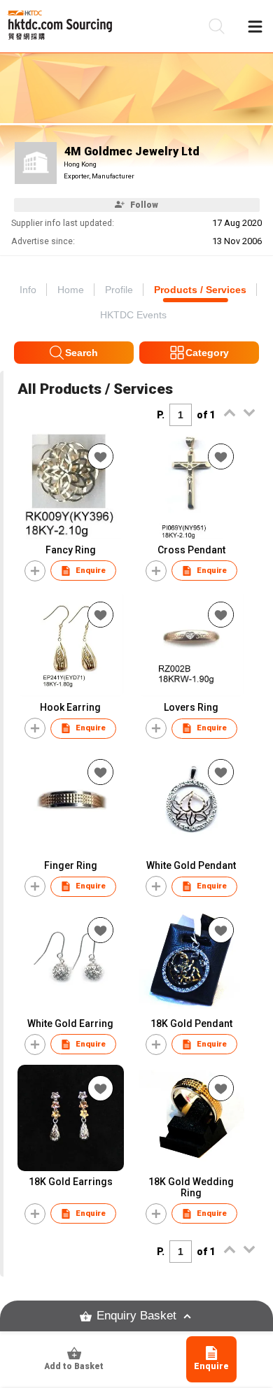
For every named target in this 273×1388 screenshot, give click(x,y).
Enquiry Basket (136, 1315)
